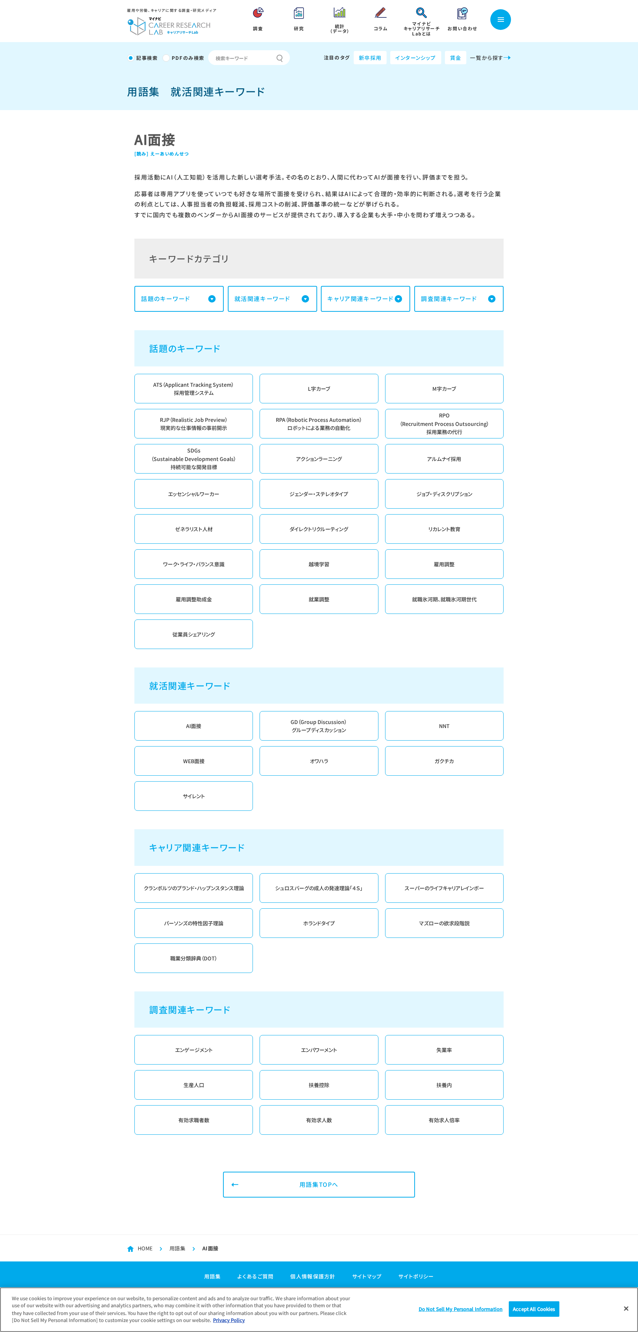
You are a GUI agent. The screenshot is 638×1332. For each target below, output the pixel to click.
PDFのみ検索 (188, 57)
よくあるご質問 (255, 1276)
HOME (145, 1248)
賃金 (456, 57)
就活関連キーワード (262, 298)
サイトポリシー (416, 1276)
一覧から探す (487, 57)
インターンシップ (415, 57)
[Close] (626, 1309)
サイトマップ (367, 1276)
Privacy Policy (229, 1319)
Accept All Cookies (534, 1308)
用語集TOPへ (319, 1184)
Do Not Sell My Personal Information (461, 1308)
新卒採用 (370, 57)
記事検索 (147, 57)
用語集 (177, 1248)
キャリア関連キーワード (360, 298)
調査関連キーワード (449, 298)
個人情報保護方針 (312, 1276)
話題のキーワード (166, 298)
